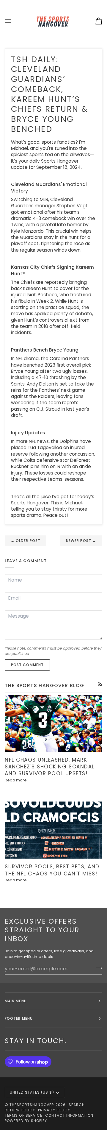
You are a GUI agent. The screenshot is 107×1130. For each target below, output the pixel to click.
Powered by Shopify (26, 1120)
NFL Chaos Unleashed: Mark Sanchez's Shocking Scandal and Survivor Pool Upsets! (50, 766)
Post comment (27, 664)
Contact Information (69, 1115)
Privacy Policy (54, 1110)
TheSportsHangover (32, 1104)
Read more (16, 780)
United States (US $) (32, 1092)
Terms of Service (23, 1115)
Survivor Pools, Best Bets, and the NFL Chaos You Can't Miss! (52, 870)
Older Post (25, 540)
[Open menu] (14, 21)
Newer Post (81, 540)
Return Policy (20, 1110)
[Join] (97, 968)
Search (77, 1104)
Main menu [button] (16, 1000)
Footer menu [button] (19, 1018)
